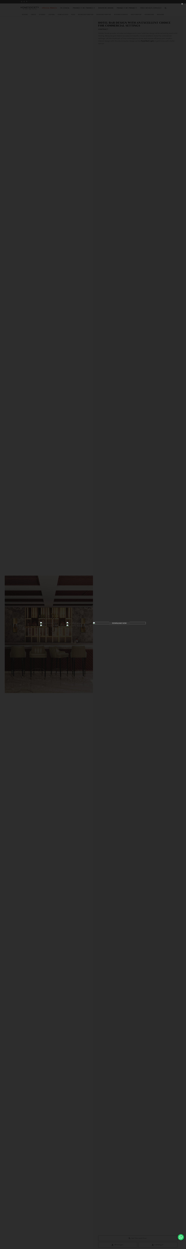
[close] (182, 4)
